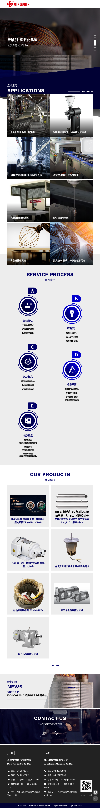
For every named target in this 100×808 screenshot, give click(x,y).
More (86, 91)
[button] (95, 35)
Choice (79, 805)
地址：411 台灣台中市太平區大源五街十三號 (23, 794)
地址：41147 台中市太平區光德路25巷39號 (60, 794)
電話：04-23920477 (20, 771)
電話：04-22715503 (56, 771)
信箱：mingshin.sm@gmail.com (25, 779)
